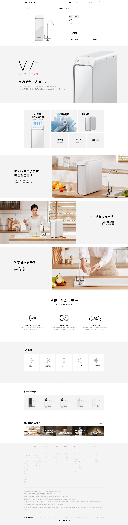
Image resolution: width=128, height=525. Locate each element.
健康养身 (55, 461)
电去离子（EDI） (77, 461)
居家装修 (55, 459)
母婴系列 (25, 481)
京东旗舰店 (36, 457)
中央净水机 (26, 463)
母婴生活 (55, 457)
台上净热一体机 (27, 455)
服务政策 (45, 455)
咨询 (101, 8)
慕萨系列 (25, 477)
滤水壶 (25, 467)
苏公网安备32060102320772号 (86, 517)
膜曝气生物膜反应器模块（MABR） (78, 468)
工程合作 (95, 457)
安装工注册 (96, 461)
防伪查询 (45, 461)
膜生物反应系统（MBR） (78, 465)
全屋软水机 (26, 459)
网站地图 (102, 517)
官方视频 (85, 455)
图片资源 (85, 457)
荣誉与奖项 (66, 457)
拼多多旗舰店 (36, 463)
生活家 (90, 2)
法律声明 (98, 517)
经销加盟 (95, 459)
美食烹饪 (55, 455)
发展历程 (65, 455)
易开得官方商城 (37, 467)
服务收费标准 (46, 457)
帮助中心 (45, 459)
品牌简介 (65, 453)
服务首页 (45, 453)
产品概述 (61, 8)
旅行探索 (55, 463)
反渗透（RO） (76, 457)
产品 (77, 2)
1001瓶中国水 (66, 459)
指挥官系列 (26, 483)
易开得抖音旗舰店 (37, 465)
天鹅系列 (25, 479)
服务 (83, 2)
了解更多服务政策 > (64, 376)
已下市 (29, 8)
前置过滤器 (26, 469)
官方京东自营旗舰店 (37, 459)
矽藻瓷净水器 (26, 465)
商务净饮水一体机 (27, 461)
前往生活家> (101, 423)
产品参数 (67, 8)
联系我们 (95, 453)
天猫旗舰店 (36, 455)
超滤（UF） (76, 453)
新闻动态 (85, 453)
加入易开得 (96, 455)
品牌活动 (85, 459)
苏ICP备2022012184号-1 (75, 517)
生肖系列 (25, 475)
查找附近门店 (36, 453)
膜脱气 (75, 463)
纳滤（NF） (76, 455)
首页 (70, 2)
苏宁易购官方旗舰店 (37, 461)
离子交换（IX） (77, 459)
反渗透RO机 (26, 453)
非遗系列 (25, 473)
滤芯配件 (25, 471)
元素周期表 (76, 471)
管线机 (25, 457)
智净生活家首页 (57, 453)
